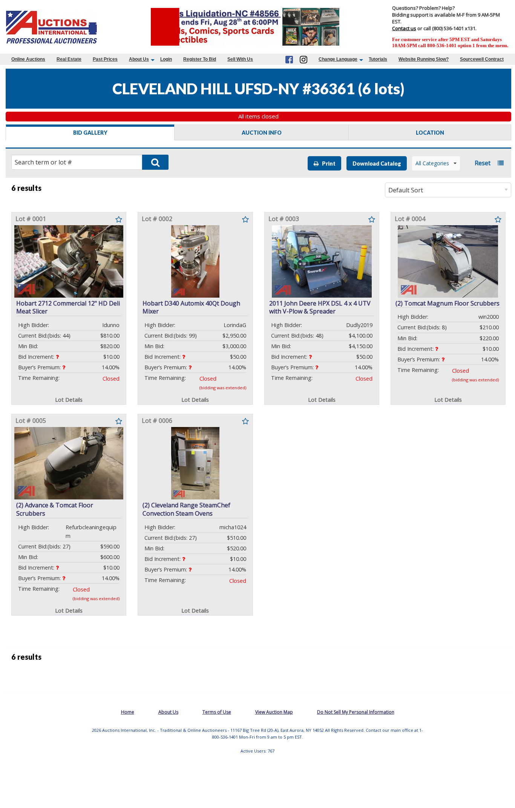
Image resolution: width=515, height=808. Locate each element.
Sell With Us (240, 59)
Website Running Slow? (424, 59)
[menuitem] (28, 59)
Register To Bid (199, 59)
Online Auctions (28, 59)
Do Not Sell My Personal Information (355, 712)
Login (166, 59)
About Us (139, 59)
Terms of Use (216, 712)
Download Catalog (377, 163)
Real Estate (69, 59)
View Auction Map (274, 712)
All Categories (432, 163)
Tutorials (378, 59)
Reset (482, 163)
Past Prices (105, 59)
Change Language (338, 59)
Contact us (404, 28)
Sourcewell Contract (482, 59)
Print (327, 163)
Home (127, 712)
